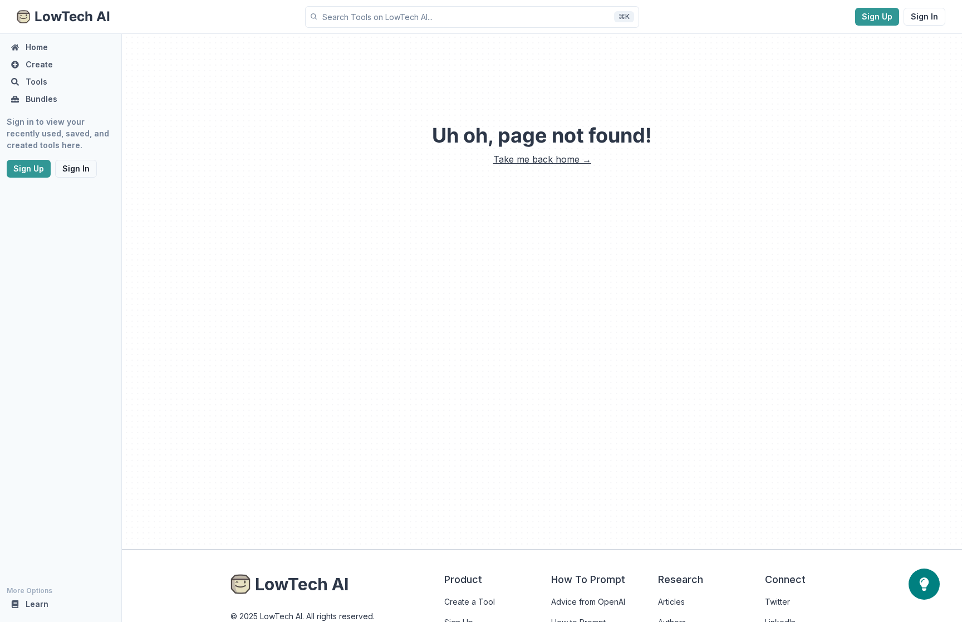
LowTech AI (302, 584)
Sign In (924, 16)
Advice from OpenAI (588, 601)
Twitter (777, 601)
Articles (671, 601)
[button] (472, 17)
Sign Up (877, 16)
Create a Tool (469, 601)
